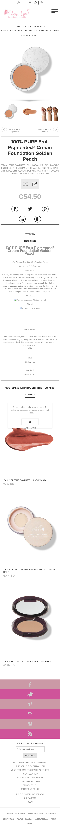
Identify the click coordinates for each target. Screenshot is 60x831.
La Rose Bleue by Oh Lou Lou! (30, 766)
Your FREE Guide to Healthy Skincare (30, 770)
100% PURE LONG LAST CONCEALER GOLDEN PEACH (27, 661)
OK (30, 422)
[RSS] (30, 734)
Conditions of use (30, 789)
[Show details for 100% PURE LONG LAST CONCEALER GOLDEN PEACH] (30, 618)
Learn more (30, 428)
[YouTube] (30, 724)
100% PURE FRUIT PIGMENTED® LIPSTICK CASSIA (24, 480)
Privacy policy (30, 785)
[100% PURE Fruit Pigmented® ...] (4, 129)
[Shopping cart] (19, 3)
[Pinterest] (30, 704)
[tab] (30, 234)
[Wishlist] (24, 3)
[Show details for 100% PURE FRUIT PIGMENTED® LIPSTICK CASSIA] (30, 437)
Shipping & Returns (30, 781)
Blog (30, 802)
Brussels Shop (30, 774)
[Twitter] (30, 694)
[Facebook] (30, 684)
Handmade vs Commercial (30, 778)
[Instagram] (30, 714)
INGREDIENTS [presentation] (30, 241)
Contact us (30, 798)
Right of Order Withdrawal (30, 794)
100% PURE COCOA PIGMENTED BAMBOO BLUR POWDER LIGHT (29, 571)
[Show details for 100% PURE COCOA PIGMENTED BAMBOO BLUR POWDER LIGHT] (30, 526)
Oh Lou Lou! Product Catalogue (30, 762)
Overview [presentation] (30, 234)
